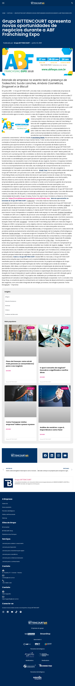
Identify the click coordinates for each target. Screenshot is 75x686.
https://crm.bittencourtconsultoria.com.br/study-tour (29, 198)
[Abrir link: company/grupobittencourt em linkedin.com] (8, 612)
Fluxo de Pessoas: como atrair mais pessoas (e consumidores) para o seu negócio (20, 363)
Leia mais (8, 370)
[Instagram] (58, 455)
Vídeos (7, 310)
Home (3, 13)
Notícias (10, 13)
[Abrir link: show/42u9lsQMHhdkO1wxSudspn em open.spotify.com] (21, 612)
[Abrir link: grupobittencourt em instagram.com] (3, 612)
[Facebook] (45, 455)
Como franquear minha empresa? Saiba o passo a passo (20, 423)
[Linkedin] (52, 455)
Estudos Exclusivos (10, 301)
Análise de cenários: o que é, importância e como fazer (52, 428)
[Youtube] (65, 455)
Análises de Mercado (11, 314)
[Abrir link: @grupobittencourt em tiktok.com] (16, 612)
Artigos (7, 297)
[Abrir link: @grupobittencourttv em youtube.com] (12, 612)
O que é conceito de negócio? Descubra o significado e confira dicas (54, 370)
